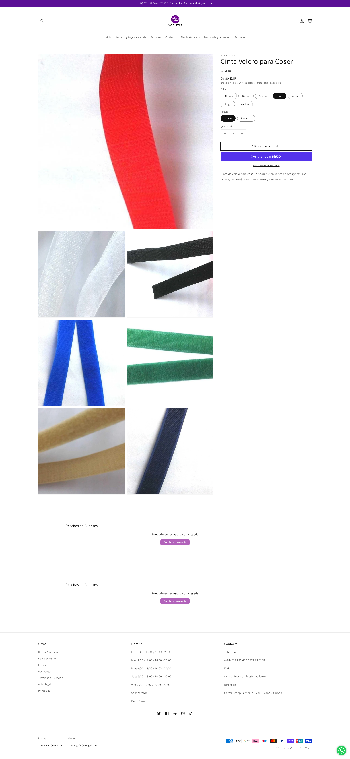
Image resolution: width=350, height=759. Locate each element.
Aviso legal (44, 684)
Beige (227, 104)
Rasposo (246, 118)
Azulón (263, 96)
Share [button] (228, 70)
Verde (295, 96)
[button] (42, 21)
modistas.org (285, 748)
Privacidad (44, 690)
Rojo (280, 96)
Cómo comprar (47, 658)
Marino (244, 104)
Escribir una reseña (175, 542)
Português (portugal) (81, 745)
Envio (242, 82)
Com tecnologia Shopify (301, 748)
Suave (228, 118)
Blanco (228, 96)
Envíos (42, 665)
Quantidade (227, 126)
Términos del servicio (50, 677)
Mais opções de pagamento (266, 165)
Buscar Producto (48, 652)
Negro (246, 96)
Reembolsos (45, 671)
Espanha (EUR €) (50, 745)
